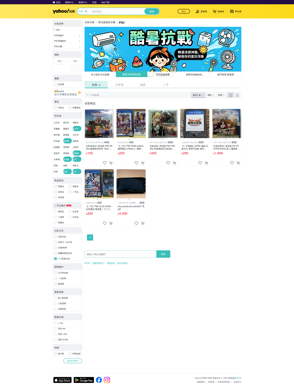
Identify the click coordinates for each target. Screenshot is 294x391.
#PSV (87, 263)
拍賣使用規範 (224, 381)
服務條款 (201, 381)
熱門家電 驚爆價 (225, 74)
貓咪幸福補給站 (194, 74)
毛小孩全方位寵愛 (100, 74)
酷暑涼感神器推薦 (131, 74)
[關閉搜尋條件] (86, 11)
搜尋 (163, 254)
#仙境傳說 (122, 263)
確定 (75, 68)
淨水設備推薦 (163, 74)
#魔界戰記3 (98, 263)
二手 (166, 85)
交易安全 (237, 381)
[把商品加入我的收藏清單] (104, 163)
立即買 (119, 85)
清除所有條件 (73, 360)
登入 (184, 11)
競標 (142, 85)
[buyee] (67, 92)
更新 (239, 377)
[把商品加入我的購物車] (111, 163)
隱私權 (211, 381)
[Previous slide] (87, 123)
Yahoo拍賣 (64, 11)
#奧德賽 (111, 263)
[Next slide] (112, 123)
